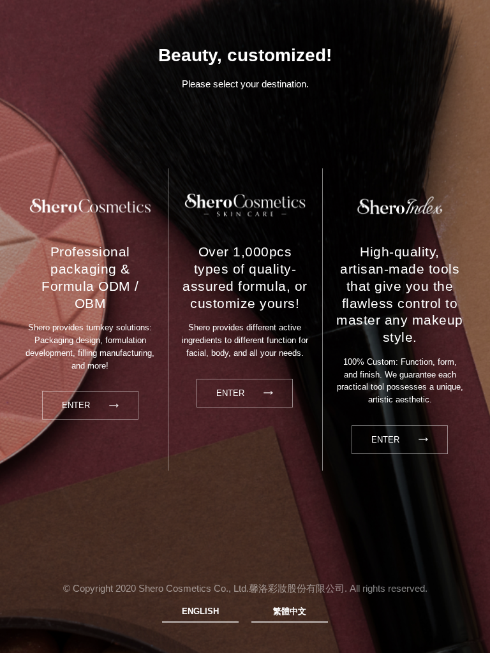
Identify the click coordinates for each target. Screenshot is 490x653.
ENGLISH (200, 611)
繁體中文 (289, 611)
